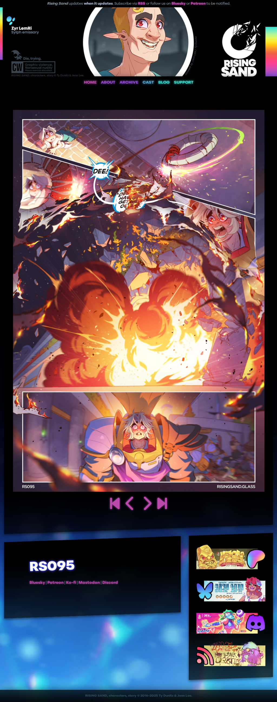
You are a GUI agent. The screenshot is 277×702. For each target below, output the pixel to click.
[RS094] (130, 504)
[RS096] (147, 504)
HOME (90, 83)
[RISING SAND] (115, 504)
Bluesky (179, 3)
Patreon (198, 3)
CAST (148, 83)
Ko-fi (71, 583)
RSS (141, 3)
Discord (110, 583)
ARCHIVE (129, 83)
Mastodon (89, 583)
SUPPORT (183, 83)
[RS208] (162, 504)
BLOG (164, 83)
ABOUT (108, 83)
